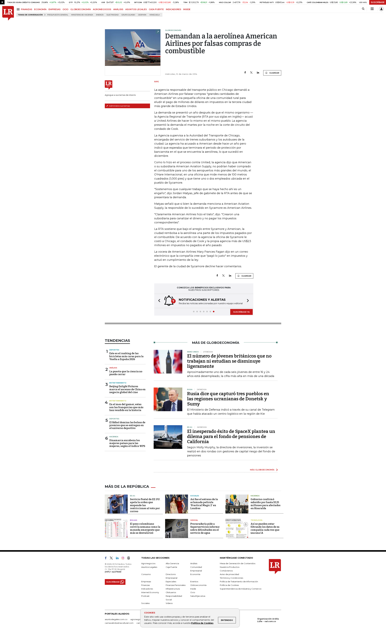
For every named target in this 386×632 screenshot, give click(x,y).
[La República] (8, 13)
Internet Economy (150, 592)
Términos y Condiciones (231, 578)
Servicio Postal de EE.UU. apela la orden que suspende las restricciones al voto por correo (145, 505)
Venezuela (154, 15)
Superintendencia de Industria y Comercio (240, 589)
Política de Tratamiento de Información (239, 581)
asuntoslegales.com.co (116, 619)
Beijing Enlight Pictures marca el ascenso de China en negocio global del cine (127, 389)
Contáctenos (226, 570)
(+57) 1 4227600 (113, 572)
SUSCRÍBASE (377, 2)
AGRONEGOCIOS (102, 9)
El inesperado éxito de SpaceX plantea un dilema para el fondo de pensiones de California (231, 436)
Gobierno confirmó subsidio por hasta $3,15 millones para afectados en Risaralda (265, 504)
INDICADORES (173, 9)
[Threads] (130, 558)
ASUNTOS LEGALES (136, 9)
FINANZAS (26, 9)
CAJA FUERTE (156, 9)
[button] (158, 301)
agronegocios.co (138, 619)
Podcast (145, 596)
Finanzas (145, 585)
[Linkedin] (258, 72)
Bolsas (133, 520)
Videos (169, 603)
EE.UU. (132, 496)
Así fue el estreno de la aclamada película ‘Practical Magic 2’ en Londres (204, 504)
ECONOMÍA (40, 9)
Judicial (194, 520)
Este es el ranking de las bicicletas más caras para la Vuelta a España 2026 (126, 356)
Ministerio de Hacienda (82, 15)
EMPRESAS (54, 9)
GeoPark (142, 15)
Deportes (114, 350)
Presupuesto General (57, 15)
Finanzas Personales (175, 585)
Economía (195, 574)
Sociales (194, 496)
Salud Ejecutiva (197, 596)
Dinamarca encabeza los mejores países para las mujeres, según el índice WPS (127, 443)
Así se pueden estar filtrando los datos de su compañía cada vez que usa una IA (265, 528)
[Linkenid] (118, 558)
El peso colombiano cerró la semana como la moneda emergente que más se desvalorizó (145, 528)
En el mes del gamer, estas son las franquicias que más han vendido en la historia (126, 407)
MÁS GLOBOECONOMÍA (262, 469)
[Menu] (18, 9)
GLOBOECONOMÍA (80, 9)
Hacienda (113, 437)
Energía (100, 15)
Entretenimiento (117, 383)
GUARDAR (274, 73)
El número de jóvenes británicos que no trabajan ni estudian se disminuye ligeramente (229, 361)
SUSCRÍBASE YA (241, 312)
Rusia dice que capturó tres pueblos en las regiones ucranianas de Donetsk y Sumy (228, 399)
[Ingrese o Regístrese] (381, 9)
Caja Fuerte (171, 567)
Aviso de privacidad (229, 574)
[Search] (363, 8)
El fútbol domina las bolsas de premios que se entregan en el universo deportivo (127, 425)
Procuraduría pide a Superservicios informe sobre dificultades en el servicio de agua (205, 528)
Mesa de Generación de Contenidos (237, 563)
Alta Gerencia (172, 563)
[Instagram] (124, 558)
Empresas (146, 581)
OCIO (65, 9)
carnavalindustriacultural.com (119, 623)
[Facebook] (245, 72)
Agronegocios (148, 563)
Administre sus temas (119, 106)
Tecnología (256, 520)
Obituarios (171, 592)
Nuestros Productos (229, 567)
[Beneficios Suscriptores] (372, 9)
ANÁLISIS (118, 9)
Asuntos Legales (149, 567)
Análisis (113, 368)
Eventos (194, 581)
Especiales (171, 581)
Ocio (192, 592)
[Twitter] (251, 72)
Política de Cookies (202, 623)
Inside (193, 589)
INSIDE (186, 9)
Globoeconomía (198, 585)
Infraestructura (173, 589)
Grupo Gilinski (128, 15)
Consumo (146, 574)
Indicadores (147, 589)
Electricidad (113, 15)
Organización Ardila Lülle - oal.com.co (268, 620)
